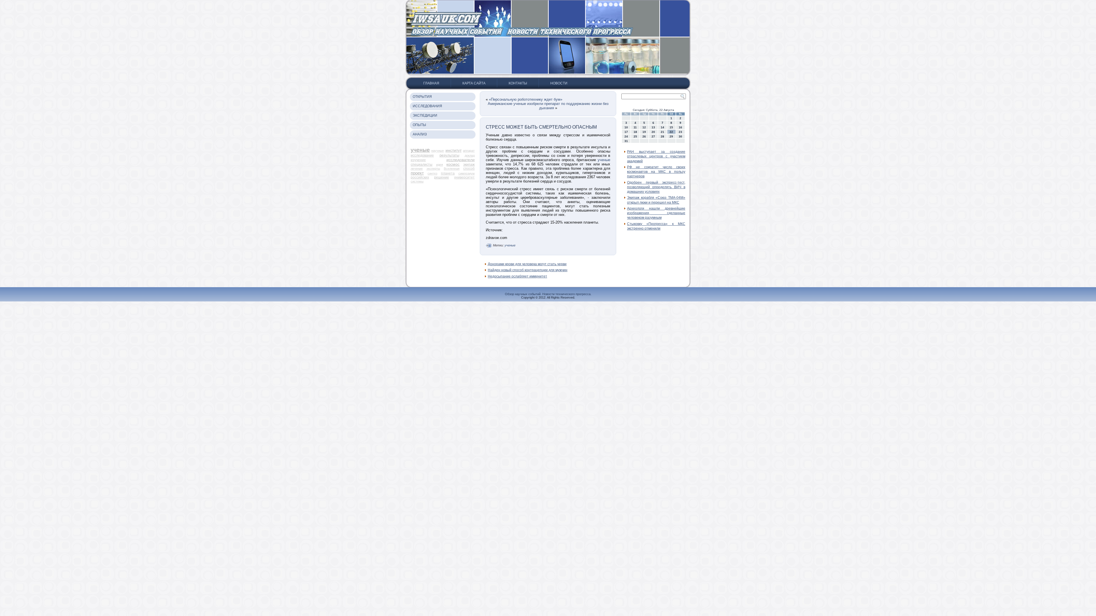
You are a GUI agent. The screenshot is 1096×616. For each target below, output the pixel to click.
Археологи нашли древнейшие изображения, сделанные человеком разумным (656, 213)
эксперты (433, 168)
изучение (418, 160)
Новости (558, 83)
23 (680, 131)
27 (653, 136)
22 (671, 131)
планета (448, 173)
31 (626, 141)
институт (454, 150)
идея (439, 164)
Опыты (419, 125)
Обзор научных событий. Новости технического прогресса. (548, 294)
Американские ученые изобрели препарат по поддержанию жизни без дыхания (548, 106)
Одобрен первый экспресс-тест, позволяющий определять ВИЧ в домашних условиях (656, 187)
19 (644, 131)
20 (653, 131)
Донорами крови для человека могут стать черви (527, 264)
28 (662, 136)
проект (417, 173)
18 (635, 131)
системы (417, 181)
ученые (420, 150)
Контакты (518, 83)
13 (653, 127)
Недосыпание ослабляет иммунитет (517, 276)
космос (453, 164)
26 (644, 136)
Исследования (427, 106)
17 (626, 131)
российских (420, 177)
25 (635, 136)
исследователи (460, 159)
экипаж (469, 165)
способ (469, 168)
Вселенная (452, 168)
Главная (431, 83)
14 (662, 127)
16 (680, 127)
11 (635, 127)
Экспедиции (425, 115)
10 (626, 127)
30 (680, 136)
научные (437, 150)
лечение (417, 168)
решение (441, 177)
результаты (449, 155)
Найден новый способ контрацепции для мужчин (527, 270)
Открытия (422, 97)
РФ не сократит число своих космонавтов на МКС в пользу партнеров (656, 172)
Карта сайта (473, 83)
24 (626, 136)
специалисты (421, 165)
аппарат (469, 150)
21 (662, 131)
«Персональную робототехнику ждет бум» (525, 99)
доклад (470, 155)
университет (464, 177)
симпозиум (466, 173)
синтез (432, 173)
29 (671, 136)
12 (644, 127)
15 (671, 127)
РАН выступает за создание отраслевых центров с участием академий (656, 156)
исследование (422, 155)
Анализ (420, 134)
